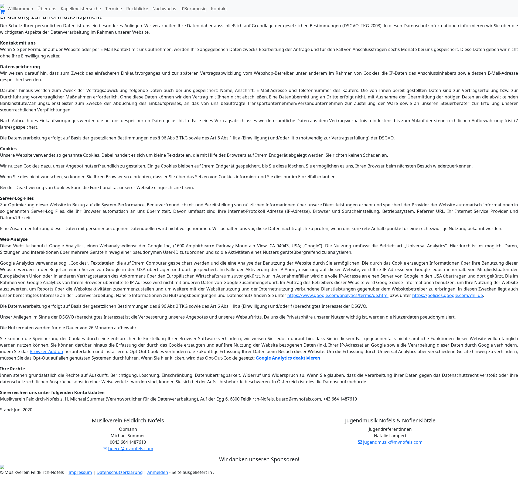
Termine (113, 9)
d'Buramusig (193, 9)
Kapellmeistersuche (81, 9)
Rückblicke (137, 9)
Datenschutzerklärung (120, 472)
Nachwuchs (164, 9)
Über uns (47, 9)
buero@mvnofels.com (130, 449)
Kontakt (219, 9)
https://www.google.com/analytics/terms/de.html (337, 295)
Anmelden (157, 472)
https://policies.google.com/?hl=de (447, 295)
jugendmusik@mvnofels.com (392, 442)
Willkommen (20, 9)
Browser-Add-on (46, 351)
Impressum (80, 472)
